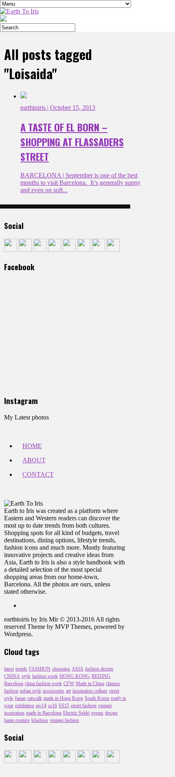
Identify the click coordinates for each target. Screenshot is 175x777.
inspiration (14, 713)
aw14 (41, 705)
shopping (61, 669)
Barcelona (13, 683)
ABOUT (34, 460)
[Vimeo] (98, 249)
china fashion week (43, 683)
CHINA (12, 676)
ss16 (52, 705)
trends (21, 669)
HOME (32, 445)
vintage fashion (64, 720)
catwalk (34, 698)
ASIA (77, 669)
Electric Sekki (76, 713)
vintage (105, 705)
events (97, 713)
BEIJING (101, 676)
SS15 (64, 705)
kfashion (39, 720)
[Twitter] (39, 249)
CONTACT (38, 474)
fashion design (99, 669)
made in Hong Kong (63, 698)
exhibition (24, 705)
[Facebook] (10, 249)
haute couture (17, 720)
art (68, 691)
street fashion (83, 705)
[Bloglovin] (113, 249)
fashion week (45, 676)
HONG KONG (74, 676)
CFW (68, 683)
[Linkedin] (83, 249)
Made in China (90, 683)
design (111, 713)
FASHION (39, 669)
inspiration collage (89, 691)
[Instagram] (54, 249)
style (26, 676)
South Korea (97, 698)
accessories (53, 691)
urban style (30, 691)
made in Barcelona (43, 713)
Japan (20, 698)
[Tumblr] (25, 249)
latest (9, 669)
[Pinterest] (69, 249)
